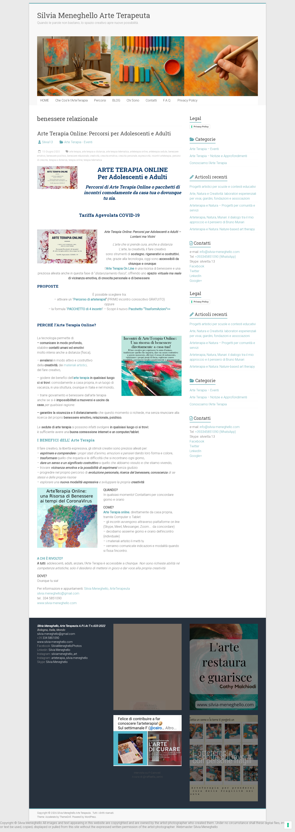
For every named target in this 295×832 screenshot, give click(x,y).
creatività (94, 155)
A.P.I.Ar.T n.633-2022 (92, 625)
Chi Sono (133, 100)
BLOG (116, 100)
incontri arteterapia (161, 155)
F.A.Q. (167, 100)
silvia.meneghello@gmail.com (58, 593)
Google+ (196, 281)
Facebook (197, 266)
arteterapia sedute (158, 151)
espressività (144, 155)
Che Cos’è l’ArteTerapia (71, 100)
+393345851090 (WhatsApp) (215, 257)
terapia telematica (93, 160)
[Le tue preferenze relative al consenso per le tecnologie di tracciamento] (288, 825)
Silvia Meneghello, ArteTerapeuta (107, 589)
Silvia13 (47, 142)
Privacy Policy (187, 100)
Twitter (194, 271)
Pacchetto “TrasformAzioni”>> (149, 309)
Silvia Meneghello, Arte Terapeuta (58, 625)
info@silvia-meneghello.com (220, 252)
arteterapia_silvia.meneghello (69, 658)
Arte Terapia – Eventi (204, 149)
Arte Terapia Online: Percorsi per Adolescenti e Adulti (104, 133)
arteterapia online (139, 151)
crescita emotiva (109, 155)
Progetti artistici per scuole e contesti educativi (223, 187)
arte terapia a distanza (93, 151)
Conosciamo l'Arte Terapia (208, 163)
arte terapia (75, 151)
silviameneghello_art (64, 653)
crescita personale (128, 155)
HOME (44, 100)
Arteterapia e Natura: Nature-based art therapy (222, 229)
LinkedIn (195, 276)
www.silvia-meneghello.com (57, 603)
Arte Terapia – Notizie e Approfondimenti (218, 156)
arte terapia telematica (117, 151)
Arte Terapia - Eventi (78, 142)
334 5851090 (51, 637)
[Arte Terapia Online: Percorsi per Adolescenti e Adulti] (57, 168)
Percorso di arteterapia (89, 299)
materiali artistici (75, 365)
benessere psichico (56, 155)
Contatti (151, 100)
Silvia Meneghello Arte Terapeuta (93, 15)
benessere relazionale (78, 155)
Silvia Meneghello (59, 649)
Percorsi (100, 100)
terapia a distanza (58, 160)
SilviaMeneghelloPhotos (66, 645)
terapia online (75, 160)
